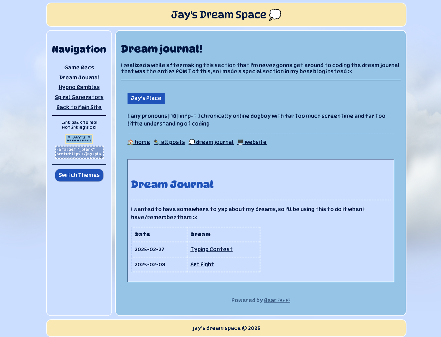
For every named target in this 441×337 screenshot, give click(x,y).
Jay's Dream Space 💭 (226, 14)
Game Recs (79, 68)
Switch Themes (79, 175)
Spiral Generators (79, 97)
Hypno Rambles (79, 87)
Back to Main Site (79, 107)
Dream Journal (79, 78)
